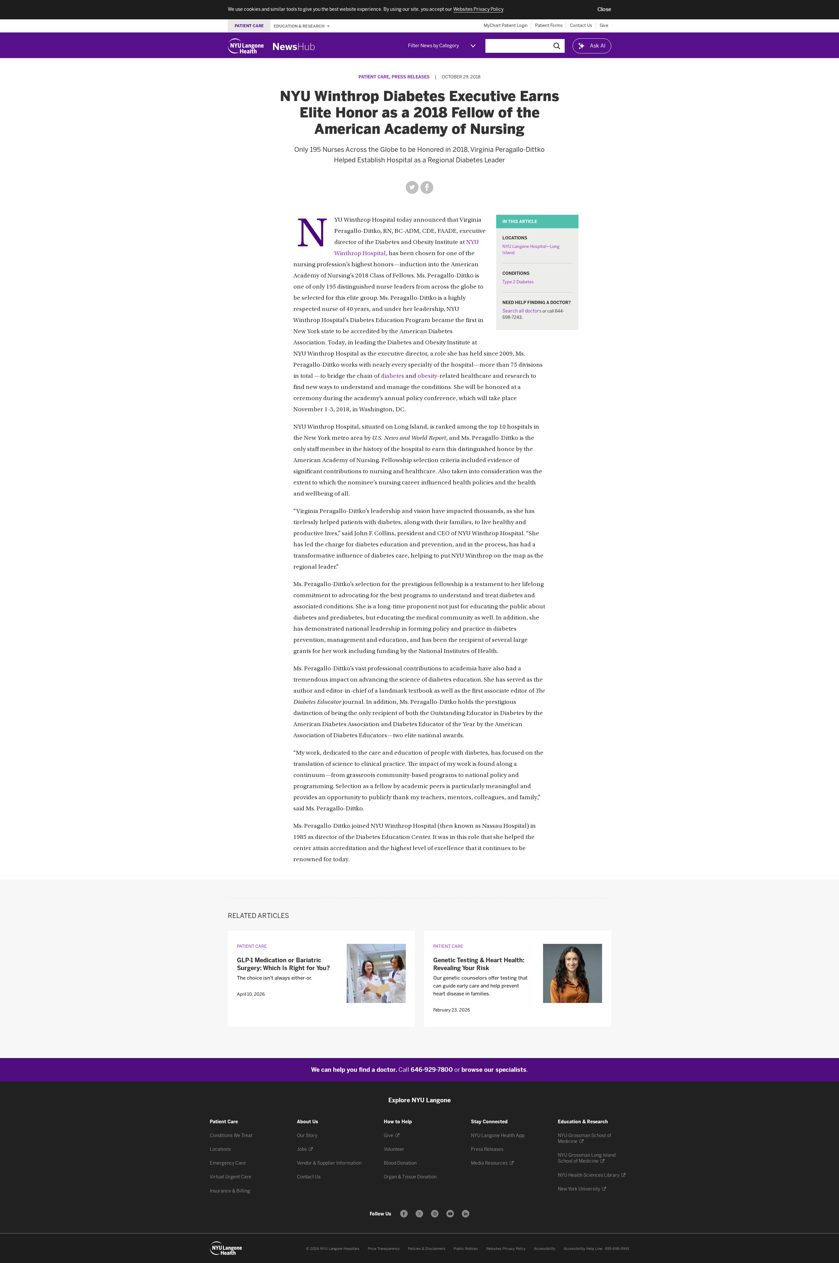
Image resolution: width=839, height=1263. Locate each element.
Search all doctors (521, 311)
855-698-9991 (617, 1249)
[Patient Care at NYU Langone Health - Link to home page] (226, 1248)
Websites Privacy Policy (506, 1249)
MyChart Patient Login (506, 25)
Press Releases (411, 76)
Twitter (412, 187)
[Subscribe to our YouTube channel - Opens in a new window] (450, 1213)
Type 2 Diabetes (518, 281)
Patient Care (374, 76)
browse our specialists (493, 1069)
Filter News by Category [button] (433, 46)
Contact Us (581, 25)
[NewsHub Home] (294, 46)
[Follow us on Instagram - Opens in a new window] (435, 1213)
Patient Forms (549, 25)
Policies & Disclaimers (426, 1249)
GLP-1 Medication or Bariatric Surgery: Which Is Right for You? (283, 964)
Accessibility (545, 1249)
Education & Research (299, 26)
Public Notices (466, 1249)
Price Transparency (384, 1249)
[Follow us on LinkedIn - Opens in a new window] (465, 1213)
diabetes (392, 376)
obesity (427, 376)
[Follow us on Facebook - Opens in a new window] (404, 1213)
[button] (604, 9)
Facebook (426, 187)
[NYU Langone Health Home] (246, 45)
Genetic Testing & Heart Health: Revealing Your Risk (478, 964)
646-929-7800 (432, 1069)
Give (604, 25)
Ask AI (598, 46)
